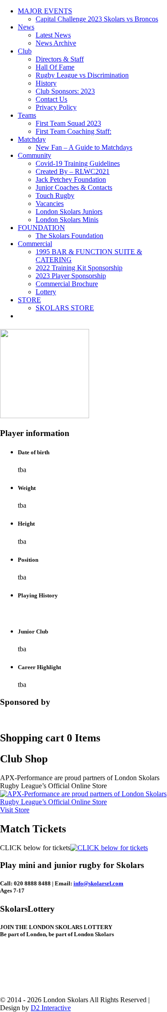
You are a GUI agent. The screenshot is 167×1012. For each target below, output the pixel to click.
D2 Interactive (51, 1008)
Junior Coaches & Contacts (74, 187)
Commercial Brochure (67, 284)
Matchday (32, 139)
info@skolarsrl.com (98, 883)
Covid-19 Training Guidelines (78, 163)
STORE (29, 300)
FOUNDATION (41, 227)
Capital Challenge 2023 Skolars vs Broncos (97, 19)
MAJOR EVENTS (45, 11)
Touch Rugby (55, 195)
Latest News (53, 35)
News (26, 27)
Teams (27, 115)
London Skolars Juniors (69, 211)
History (46, 83)
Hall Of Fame (55, 67)
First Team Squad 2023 (68, 123)
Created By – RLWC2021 (73, 171)
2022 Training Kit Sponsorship (79, 268)
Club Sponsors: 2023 (65, 91)
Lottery (46, 292)
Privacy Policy (56, 107)
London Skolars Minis (67, 219)
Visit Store (14, 810)
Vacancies (50, 203)
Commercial (35, 243)
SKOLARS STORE (65, 308)
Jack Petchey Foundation (71, 179)
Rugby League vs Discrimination (82, 75)
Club (25, 51)
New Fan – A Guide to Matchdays (84, 147)
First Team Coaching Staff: (73, 131)
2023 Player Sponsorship (71, 276)
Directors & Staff (60, 59)
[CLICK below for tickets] (109, 848)
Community (34, 155)
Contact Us (51, 99)
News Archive (56, 43)
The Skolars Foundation (69, 235)
